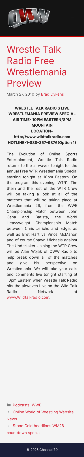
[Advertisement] (42, 350)
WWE (36, 405)
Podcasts (21, 405)
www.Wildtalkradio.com (28, 297)
